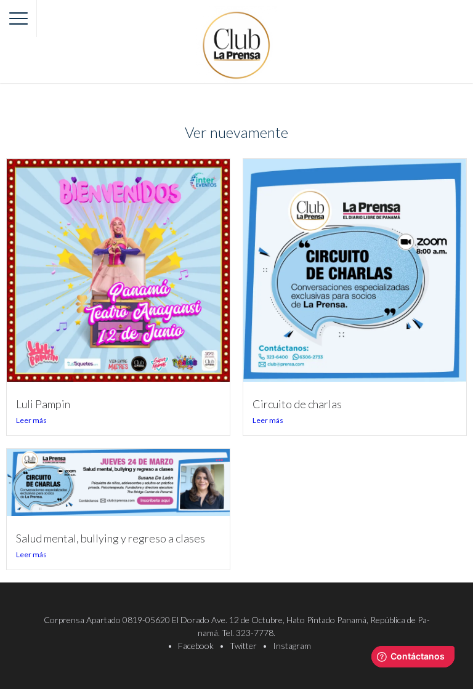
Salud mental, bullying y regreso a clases (110, 538)
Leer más (31, 420)
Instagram (292, 645)
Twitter (243, 645)
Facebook (196, 645)
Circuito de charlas (297, 404)
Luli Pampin (43, 404)
